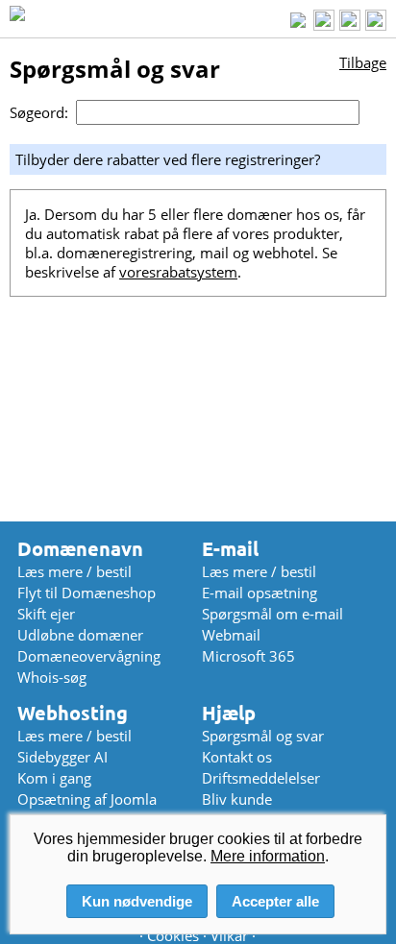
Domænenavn (80, 549)
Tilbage (362, 62)
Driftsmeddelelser (261, 777)
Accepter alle (275, 901)
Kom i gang (54, 777)
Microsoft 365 (248, 656)
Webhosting (72, 713)
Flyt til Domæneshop (86, 592)
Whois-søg (52, 677)
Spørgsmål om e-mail (272, 613)
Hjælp (229, 713)
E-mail (230, 549)
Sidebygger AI (62, 756)
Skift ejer (46, 613)
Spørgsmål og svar (263, 735)
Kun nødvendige (137, 901)
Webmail (231, 634)
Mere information (267, 856)
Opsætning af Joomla (87, 799)
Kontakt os (237, 756)
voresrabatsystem (178, 271)
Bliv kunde (237, 799)
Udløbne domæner (80, 634)
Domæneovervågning (89, 656)
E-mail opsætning (259, 592)
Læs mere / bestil (74, 571)
